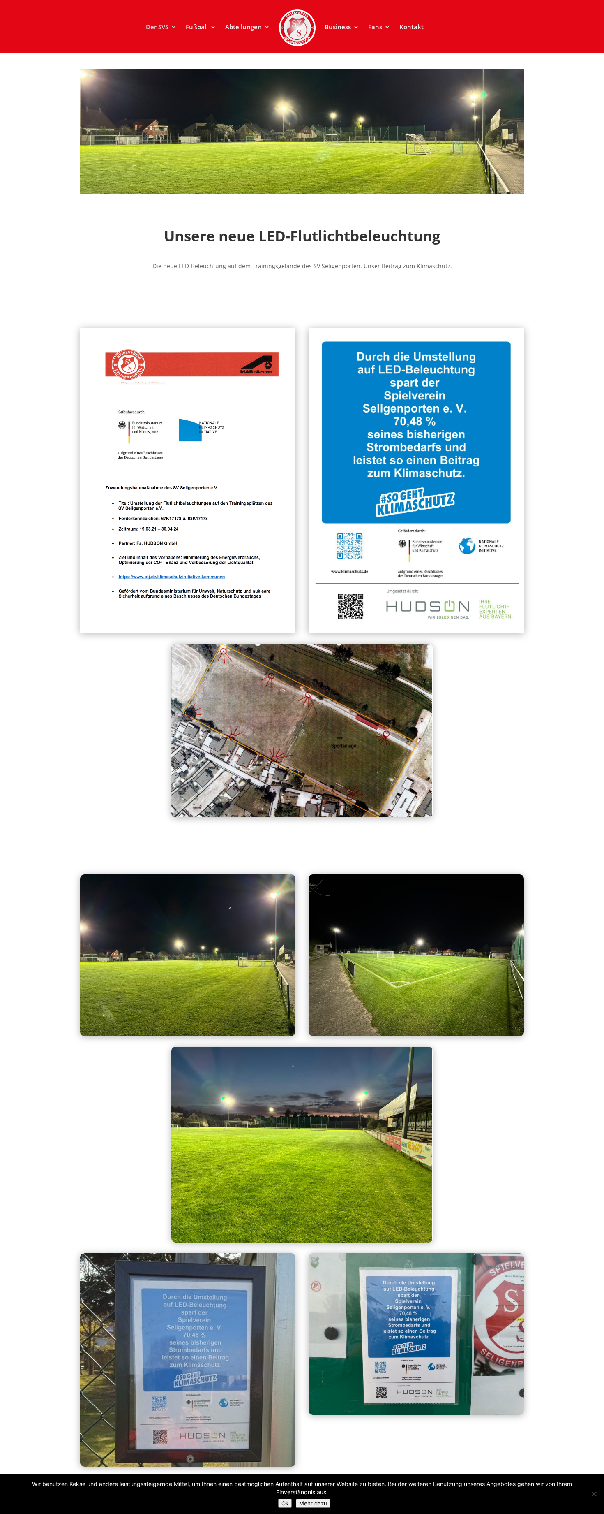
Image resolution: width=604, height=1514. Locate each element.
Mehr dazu (313, 1503)
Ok (284, 1503)
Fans (375, 27)
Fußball (197, 27)
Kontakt (411, 27)
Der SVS (157, 27)
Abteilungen (243, 27)
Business (338, 27)
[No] (594, 1494)
